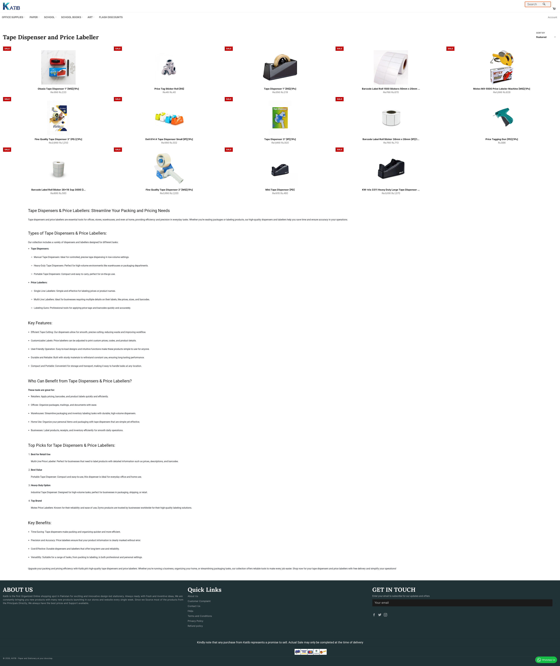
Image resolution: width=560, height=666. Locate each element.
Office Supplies (13, 17)
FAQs (190, 611)
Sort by (540, 33)
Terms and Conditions (200, 615)
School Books (71, 17)
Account (552, 17)
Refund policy (195, 625)
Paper (34, 17)
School (49, 17)
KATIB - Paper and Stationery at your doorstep (31, 658)
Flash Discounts (111, 17)
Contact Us (194, 606)
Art (90, 17)
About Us (193, 596)
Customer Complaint (199, 601)
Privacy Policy (195, 620)
